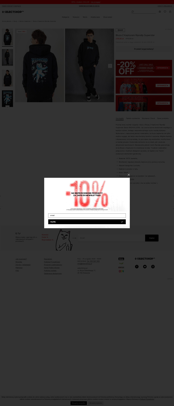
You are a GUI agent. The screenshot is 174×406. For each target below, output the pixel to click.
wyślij (52, 222)
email (52, 215)
